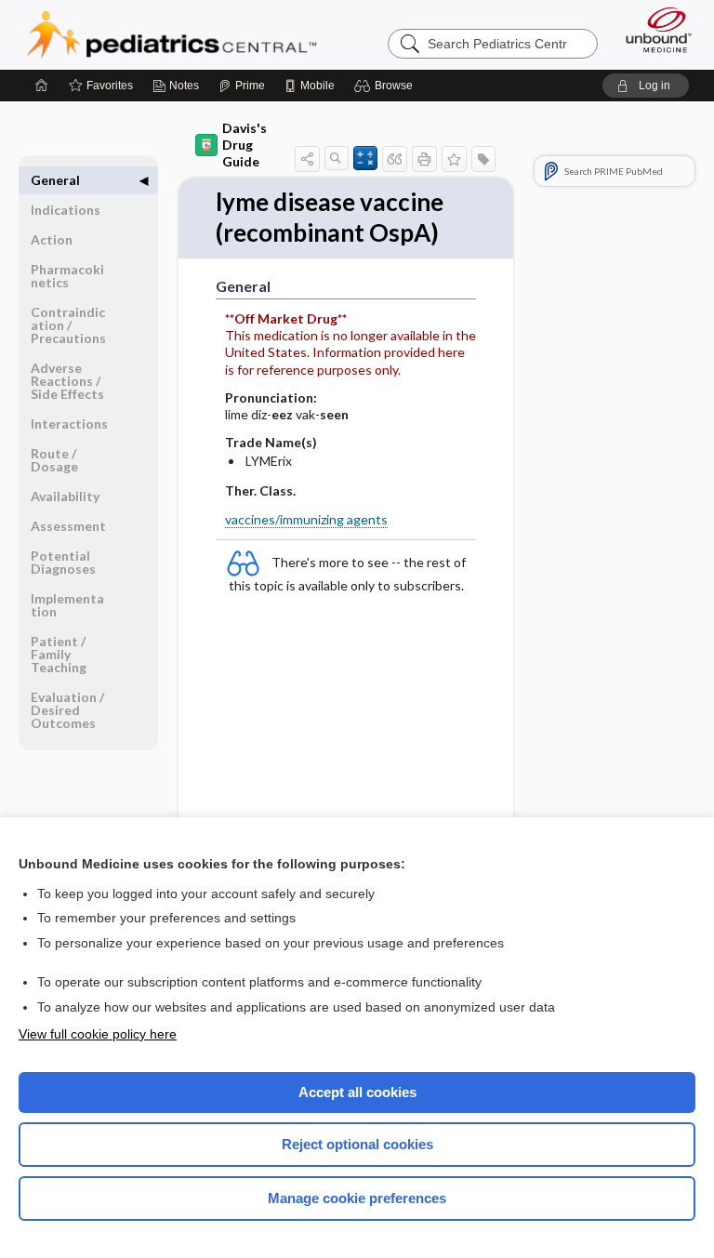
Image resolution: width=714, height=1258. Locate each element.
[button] (386, 85)
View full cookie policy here (98, 1033)
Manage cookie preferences (357, 1198)
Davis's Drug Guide (244, 144)
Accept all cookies (357, 1092)
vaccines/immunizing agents (306, 519)
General (55, 180)
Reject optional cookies (357, 1144)
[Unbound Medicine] (653, 30)
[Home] (41, 85)
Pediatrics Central (171, 34)
